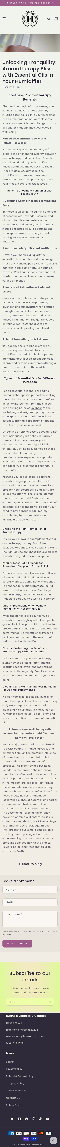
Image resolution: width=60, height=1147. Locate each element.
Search (10, 1061)
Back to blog (32, 864)
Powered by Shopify (38, 1144)
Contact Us (13, 1097)
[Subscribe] (50, 1002)
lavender (36, 408)
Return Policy (14, 1105)
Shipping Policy (15, 1083)
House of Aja (25, 1144)
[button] (4, 18)
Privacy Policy (14, 1068)
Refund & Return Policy (19, 1076)
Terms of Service (16, 1090)
